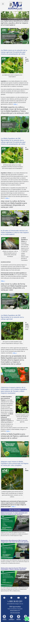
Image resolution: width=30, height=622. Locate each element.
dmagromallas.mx (14, 610)
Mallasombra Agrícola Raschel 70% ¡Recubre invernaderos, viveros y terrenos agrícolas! (14, 568)
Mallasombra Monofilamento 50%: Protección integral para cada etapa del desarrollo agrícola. (15, 541)
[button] (27, 619)
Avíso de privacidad (15, 612)
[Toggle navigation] (3, 3)
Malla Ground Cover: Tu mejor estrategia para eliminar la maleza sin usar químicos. (14, 513)
